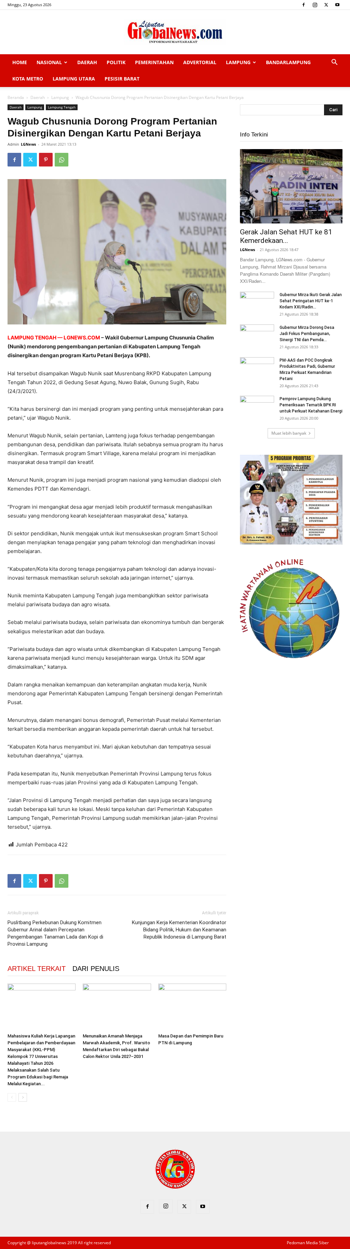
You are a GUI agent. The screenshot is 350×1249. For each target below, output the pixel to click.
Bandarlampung (288, 62)
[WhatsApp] (61, 159)
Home (19, 62)
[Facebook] (303, 5)
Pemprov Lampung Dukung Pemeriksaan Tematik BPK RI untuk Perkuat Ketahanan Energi (311, 404)
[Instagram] (315, 5)
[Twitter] (326, 5)
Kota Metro (27, 78)
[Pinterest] (46, 159)
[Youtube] (337, 5)
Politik (116, 62)
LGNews (28, 144)
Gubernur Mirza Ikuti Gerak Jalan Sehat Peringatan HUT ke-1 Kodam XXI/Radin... (311, 300)
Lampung (238, 62)
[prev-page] (12, 1097)
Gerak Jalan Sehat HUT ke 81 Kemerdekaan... (286, 236)
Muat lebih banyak (288, 433)
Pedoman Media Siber (308, 1243)
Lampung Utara (74, 78)
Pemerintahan (154, 62)
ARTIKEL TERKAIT (37, 968)
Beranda (16, 97)
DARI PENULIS (95, 968)
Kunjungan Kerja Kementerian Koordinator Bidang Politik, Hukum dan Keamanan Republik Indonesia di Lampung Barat (179, 929)
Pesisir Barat (122, 78)
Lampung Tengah (62, 107)
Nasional (49, 62)
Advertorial (199, 62)
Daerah (87, 62)
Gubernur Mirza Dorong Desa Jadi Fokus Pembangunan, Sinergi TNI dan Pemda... (307, 333)
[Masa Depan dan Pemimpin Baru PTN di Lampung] (192, 1007)
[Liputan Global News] (175, 32)
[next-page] (22, 1097)
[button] (334, 63)
